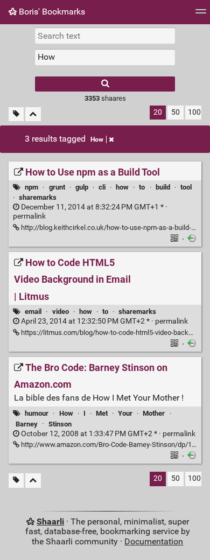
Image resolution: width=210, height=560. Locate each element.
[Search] (105, 84)
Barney (27, 424)
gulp (81, 187)
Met (102, 413)
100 (194, 112)
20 (157, 112)
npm (31, 187)
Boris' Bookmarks (51, 11)
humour (36, 413)
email (33, 311)
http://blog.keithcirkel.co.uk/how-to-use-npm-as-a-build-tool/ (112, 227)
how (122, 187)
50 (175, 112)
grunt (57, 187)
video (60, 311)
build (163, 187)
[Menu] (201, 15)
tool (186, 187)
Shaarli (50, 521)
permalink (90, 211)
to (142, 187)
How (96, 139)
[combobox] (105, 57)
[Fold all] (33, 114)
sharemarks (38, 197)
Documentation (153, 541)
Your (125, 413)
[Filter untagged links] (16, 114)
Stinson (60, 424)
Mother (154, 413)
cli (102, 187)
